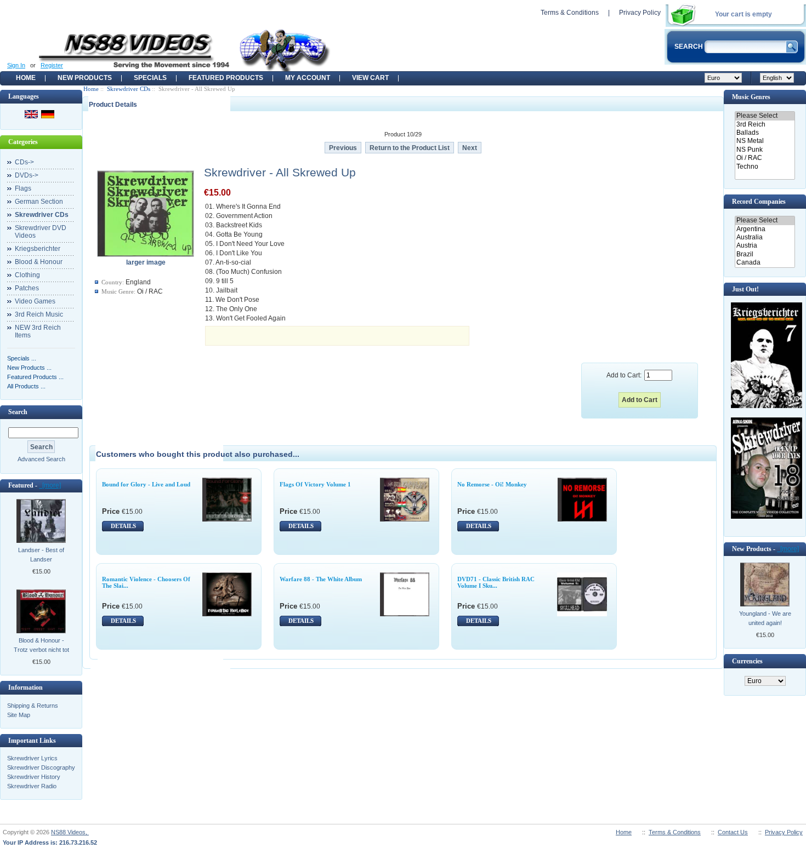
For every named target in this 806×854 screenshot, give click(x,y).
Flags (23, 188)
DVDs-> (26, 175)
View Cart (370, 78)
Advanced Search (41, 459)
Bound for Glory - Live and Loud (146, 484)
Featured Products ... (35, 377)
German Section (39, 201)
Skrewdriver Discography (41, 767)
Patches (27, 288)
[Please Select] (764, 116)
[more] (50, 485)
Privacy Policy (640, 12)
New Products (85, 78)
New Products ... (29, 367)
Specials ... (21, 358)
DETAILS (123, 526)
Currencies (747, 661)
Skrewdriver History (33, 776)
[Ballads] (764, 133)
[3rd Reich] (764, 125)
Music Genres (751, 97)
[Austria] (764, 246)
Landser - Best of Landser (41, 555)
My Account (307, 78)
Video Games (35, 301)
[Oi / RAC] (764, 158)
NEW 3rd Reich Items (38, 331)
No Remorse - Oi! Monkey (492, 484)
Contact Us (733, 832)
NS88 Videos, (70, 832)
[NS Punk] (764, 150)
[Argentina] (764, 229)
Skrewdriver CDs (128, 88)
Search (17, 412)
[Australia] (764, 237)
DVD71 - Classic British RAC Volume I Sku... (496, 582)
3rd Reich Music (39, 314)
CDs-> (24, 162)
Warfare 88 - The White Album (321, 579)
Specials (150, 78)
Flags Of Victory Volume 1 (315, 484)
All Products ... (26, 386)
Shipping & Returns (32, 705)
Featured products (226, 78)
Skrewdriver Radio (31, 786)
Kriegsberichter (37, 249)
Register (52, 65)
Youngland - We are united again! (765, 618)
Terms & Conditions (570, 12)
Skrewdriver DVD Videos (40, 231)
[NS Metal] (764, 141)
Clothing (27, 275)
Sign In (16, 65)
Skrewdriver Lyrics (32, 758)
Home (26, 78)
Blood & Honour (39, 262)
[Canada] (764, 263)
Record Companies (759, 201)
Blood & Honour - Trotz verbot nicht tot (41, 645)
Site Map (18, 715)
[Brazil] (764, 254)
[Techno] (764, 167)
